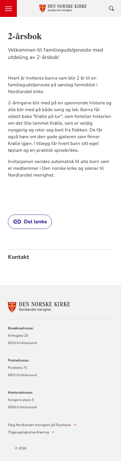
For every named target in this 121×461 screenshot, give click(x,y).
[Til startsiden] (39, 306)
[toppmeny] (8, 8)
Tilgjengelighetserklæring (28, 432)
